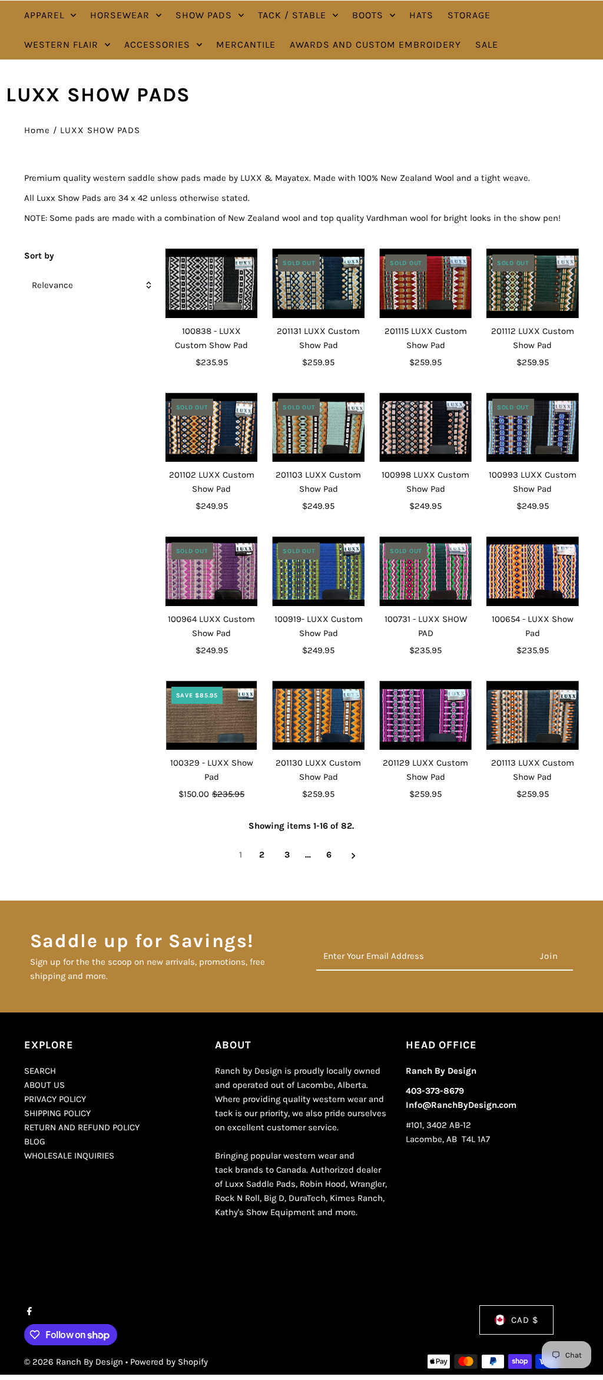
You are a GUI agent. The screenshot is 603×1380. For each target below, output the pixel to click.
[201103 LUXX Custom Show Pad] (318, 427)
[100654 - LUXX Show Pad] (532, 571)
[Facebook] (28, 1312)
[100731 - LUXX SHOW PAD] (425, 571)
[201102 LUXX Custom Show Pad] (211, 427)
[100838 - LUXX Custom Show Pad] (211, 283)
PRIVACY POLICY (55, 1099)
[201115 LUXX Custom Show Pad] (425, 283)
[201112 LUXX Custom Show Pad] (532, 283)
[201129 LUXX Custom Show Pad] (425, 715)
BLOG (34, 1141)
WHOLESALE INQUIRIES (69, 1155)
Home (37, 130)
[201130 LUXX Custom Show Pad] (318, 715)
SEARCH (40, 1070)
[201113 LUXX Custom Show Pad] (532, 715)
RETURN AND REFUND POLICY (82, 1127)
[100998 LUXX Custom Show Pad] (425, 427)
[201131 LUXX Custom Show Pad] (318, 283)
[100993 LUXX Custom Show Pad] (532, 427)
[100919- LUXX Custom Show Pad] (318, 571)
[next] (354, 855)
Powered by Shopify (169, 1361)
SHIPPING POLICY (57, 1113)
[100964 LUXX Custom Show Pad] (211, 571)
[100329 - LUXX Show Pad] (211, 715)
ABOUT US (44, 1085)
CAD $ (524, 1320)
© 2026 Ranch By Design (74, 1361)
